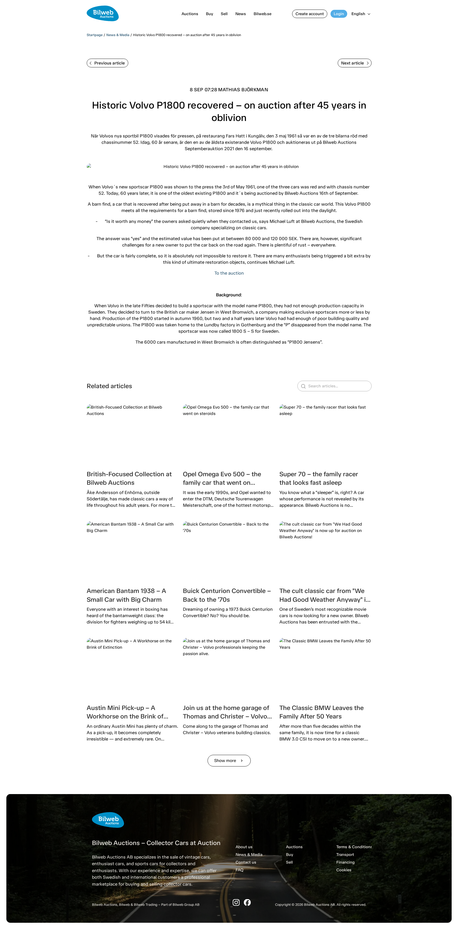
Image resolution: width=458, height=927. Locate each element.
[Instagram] (236, 902)
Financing (345, 862)
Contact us (246, 862)
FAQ (239, 870)
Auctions (190, 13)
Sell (224, 13)
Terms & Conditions (354, 846)
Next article (352, 63)
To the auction (229, 273)
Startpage (95, 35)
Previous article (109, 63)
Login (339, 13)
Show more (229, 760)
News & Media (117, 35)
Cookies (343, 870)
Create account (310, 13)
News (240, 13)
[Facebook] (247, 902)
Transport (345, 854)
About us (244, 846)
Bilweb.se (262, 13)
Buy (209, 13)
